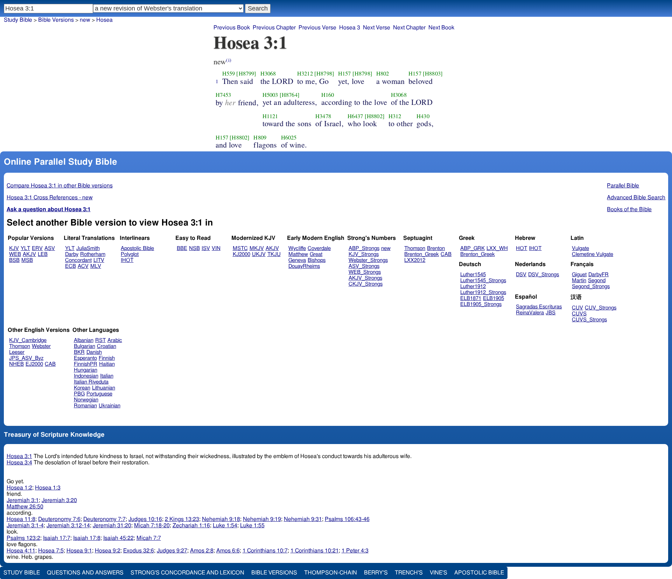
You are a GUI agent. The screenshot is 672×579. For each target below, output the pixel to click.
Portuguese (99, 393)
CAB (446, 254)
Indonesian (86, 376)
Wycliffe (297, 248)
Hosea (104, 20)
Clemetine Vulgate (592, 254)
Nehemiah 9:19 (262, 519)
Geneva (297, 260)
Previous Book (232, 27)
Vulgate (580, 248)
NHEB (16, 364)
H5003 (270, 95)
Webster (41, 346)
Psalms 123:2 (23, 538)
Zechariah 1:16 (191, 525)
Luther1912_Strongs (483, 292)
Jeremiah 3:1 (23, 500)
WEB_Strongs (365, 272)
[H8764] (290, 95)
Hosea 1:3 (48, 488)
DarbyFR (598, 274)
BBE (182, 248)
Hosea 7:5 (51, 550)
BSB (14, 260)
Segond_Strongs (591, 286)
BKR (79, 352)
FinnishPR (85, 364)
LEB (43, 254)
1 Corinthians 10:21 (314, 550)
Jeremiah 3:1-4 (25, 525)
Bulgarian (84, 346)
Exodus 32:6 (138, 550)
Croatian (106, 346)
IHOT (127, 260)
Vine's (438, 573)
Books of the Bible (629, 209)
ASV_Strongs (364, 266)
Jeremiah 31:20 (112, 525)
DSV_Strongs (543, 274)
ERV (37, 248)
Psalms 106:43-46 (347, 519)
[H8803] (433, 73)
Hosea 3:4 (19, 462)
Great (316, 254)
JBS (550, 312)
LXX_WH (497, 248)
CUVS (579, 313)
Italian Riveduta (91, 382)
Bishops (317, 260)
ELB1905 (493, 298)
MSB (27, 260)
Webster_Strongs (368, 260)
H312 (394, 116)
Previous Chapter (274, 27)
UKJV (259, 254)
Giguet (579, 274)
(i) (228, 60)
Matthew (298, 254)
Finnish (107, 358)
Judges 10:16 (145, 519)
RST (100, 340)
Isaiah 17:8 (86, 538)
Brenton (436, 248)
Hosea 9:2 (107, 550)
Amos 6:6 (228, 550)
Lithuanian (103, 388)
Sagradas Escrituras (539, 306)
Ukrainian (109, 405)
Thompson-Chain (330, 573)
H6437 (355, 116)
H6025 (289, 137)
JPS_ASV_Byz (26, 358)
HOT (521, 248)
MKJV (257, 248)
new (85, 20)
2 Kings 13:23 (182, 519)
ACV (83, 266)
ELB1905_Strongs (481, 304)
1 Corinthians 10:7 (265, 550)
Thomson (414, 248)
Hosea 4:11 (21, 550)
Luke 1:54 (225, 525)
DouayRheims (304, 266)
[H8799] (246, 73)
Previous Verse (317, 27)
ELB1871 (470, 298)
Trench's (409, 573)
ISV (206, 248)
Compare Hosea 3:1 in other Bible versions (60, 185)
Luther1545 (473, 274)
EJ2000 (34, 364)
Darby (71, 254)
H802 (382, 73)
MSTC (240, 248)
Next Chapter (409, 27)
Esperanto (85, 358)
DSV (521, 274)
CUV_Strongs (600, 307)
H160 (327, 95)
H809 (259, 137)
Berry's (376, 573)
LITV (98, 260)
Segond (597, 280)
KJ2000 (241, 254)
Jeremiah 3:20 (59, 500)
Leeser (16, 352)
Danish (94, 352)
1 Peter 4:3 (355, 550)
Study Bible (18, 20)
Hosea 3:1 (19, 456)
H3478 (323, 116)
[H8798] (324, 73)
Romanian (85, 405)
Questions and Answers (85, 573)
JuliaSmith (88, 248)
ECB (70, 266)
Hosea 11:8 (21, 519)
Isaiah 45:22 (118, 538)
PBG (79, 393)
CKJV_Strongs (366, 284)
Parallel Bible (623, 185)
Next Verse (376, 27)
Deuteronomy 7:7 (104, 519)
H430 (422, 116)
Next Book (441, 27)
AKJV (29, 254)
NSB (194, 248)
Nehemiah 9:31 (303, 519)
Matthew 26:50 (25, 506)
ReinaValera (530, 312)
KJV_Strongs (364, 254)
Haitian (107, 364)
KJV (14, 248)
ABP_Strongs (364, 248)
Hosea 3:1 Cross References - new (50, 197)
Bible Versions (56, 20)
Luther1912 (473, 286)
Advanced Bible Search (636, 197)
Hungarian (85, 370)
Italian (106, 376)
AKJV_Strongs (365, 278)
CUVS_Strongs (589, 319)
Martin (579, 280)
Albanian (83, 340)
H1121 (270, 116)
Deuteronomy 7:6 (59, 519)
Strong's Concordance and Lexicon (187, 573)
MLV (95, 266)
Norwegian (86, 399)
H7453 (223, 95)
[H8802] (375, 116)
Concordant (78, 260)
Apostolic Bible (479, 573)
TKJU (274, 254)
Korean (82, 388)
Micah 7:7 (148, 538)
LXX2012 (414, 260)
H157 (344, 73)
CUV (577, 307)
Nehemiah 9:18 (221, 519)
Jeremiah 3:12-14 (68, 525)
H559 (228, 73)
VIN (216, 248)
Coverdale (319, 248)
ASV (49, 248)
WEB (15, 254)
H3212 (305, 73)
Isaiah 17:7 (56, 538)
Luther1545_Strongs (483, 280)
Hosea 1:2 (19, 488)
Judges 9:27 (172, 550)
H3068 (268, 73)
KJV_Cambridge (28, 340)
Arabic (114, 340)
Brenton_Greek (421, 254)
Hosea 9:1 (79, 550)
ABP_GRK (472, 248)
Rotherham (92, 254)
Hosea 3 (349, 27)
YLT (25, 248)
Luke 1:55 (252, 525)
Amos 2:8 (202, 550)
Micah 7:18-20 (152, 525)
